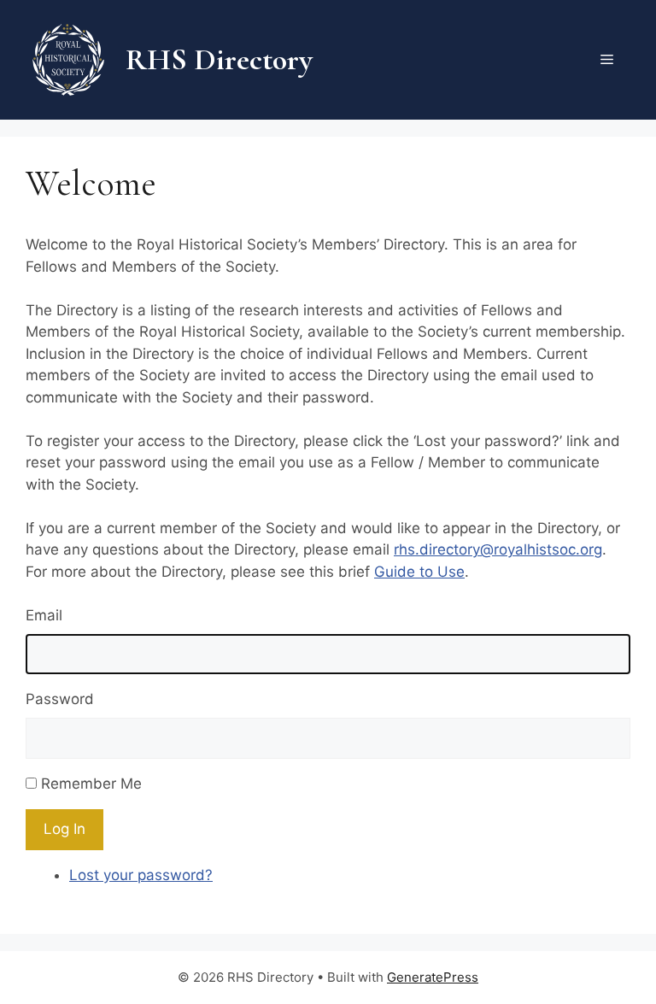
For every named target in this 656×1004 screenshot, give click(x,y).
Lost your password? (141, 875)
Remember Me (91, 783)
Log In (64, 828)
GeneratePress (432, 977)
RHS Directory (219, 59)
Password (60, 698)
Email (44, 615)
